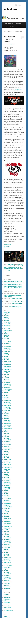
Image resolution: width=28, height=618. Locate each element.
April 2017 (6, 495)
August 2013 (7, 567)
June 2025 (6, 335)
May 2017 (6, 493)
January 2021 (7, 422)
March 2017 (6, 497)
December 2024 (7, 345)
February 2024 (7, 361)
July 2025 (6, 333)
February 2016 (7, 518)
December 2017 (7, 482)
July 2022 (6, 392)
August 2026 (7, 312)
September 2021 (8, 408)
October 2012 (7, 580)
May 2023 (6, 376)
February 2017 (7, 498)
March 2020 (6, 438)
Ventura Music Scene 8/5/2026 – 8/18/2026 (14, 283)
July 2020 (6, 431)
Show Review (7, 602)
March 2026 (6, 320)
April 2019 (6, 456)
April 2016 (6, 515)
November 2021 (7, 405)
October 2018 (7, 466)
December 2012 (7, 577)
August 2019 (7, 449)
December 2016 (7, 502)
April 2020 (6, 436)
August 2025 (7, 332)
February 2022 (7, 400)
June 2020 (6, 433)
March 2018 (6, 477)
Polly (5, 600)
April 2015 (6, 534)
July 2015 (6, 529)
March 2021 (6, 418)
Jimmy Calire (19, 267)
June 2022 (6, 394)
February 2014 (7, 557)
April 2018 (6, 475)
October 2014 (7, 544)
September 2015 (8, 526)
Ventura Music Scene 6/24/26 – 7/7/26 (13, 288)
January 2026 (7, 323)
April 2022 (6, 397)
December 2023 (7, 364)
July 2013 (6, 569)
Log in (5, 616)
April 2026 (6, 319)
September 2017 (8, 487)
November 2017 (7, 484)
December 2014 (7, 541)
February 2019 (7, 459)
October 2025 (7, 328)
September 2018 (8, 467)
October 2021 (7, 407)
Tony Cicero (19, 268)
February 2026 (7, 322)
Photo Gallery (18, 23)
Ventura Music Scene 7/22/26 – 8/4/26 (13, 284)
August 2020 (7, 430)
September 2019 (8, 448)
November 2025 (7, 327)
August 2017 (7, 489)
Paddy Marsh (7, 268)
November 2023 (7, 366)
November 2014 (7, 542)
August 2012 (7, 583)
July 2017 (6, 490)
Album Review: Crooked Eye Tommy (10, 39)
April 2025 (6, 338)
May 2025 (6, 337)
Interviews (6, 596)
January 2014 (7, 559)
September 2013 (8, 565)
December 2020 (7, 423)
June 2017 (6, 492)
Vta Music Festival (8, 610)
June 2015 (6, 531)
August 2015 (7, 528)
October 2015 (7, 525)
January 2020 (7, 441)
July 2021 (6, 412)
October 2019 (7, 446)
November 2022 (7, 386)
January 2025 (7, 343)
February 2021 (7, 420)
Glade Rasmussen (12, 267)
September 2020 (8, 428)
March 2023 (6, 379)
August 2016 (7, 508)
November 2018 (7, 464)
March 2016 (6, 516)
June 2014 (6, 551)
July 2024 (6, 353)
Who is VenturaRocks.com (15, 26)
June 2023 (6, 374)
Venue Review (7, 609)
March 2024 (6, 359)
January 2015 (7, 539)
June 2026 (6, 315)
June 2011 (6, 585)
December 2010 (7, 587)
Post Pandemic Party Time (17, 301)
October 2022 (7, 387)
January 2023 (7, 382)
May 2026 (6, 317)
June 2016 (6, 511)
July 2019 (6, 451)
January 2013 (7, 575)
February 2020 (7, 440)
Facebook (6, 248)
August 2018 (7, 469)
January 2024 (7, 363)
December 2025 (7, 325)
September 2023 (8, 369)
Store (5, 604)
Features (6, 26)
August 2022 (7, 390)
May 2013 (6, 570)
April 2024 (6, 358)
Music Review (11, 264)
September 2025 (8, 330)
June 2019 (6, 453)
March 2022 (6, 399)
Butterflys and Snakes (13, 265)
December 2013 (7, 560)
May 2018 (6, 474)
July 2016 (6, 510)
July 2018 (6, 471)
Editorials (6, 594)
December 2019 (7, 443)
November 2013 (7, 562)
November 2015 (7, 523)
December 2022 (7, 384)
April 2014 (6, 554)
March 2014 (6, 556)
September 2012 (8, 582)
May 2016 (6, 513)
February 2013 (7, 574)
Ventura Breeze (7, 605)
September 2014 (8, 546)
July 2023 (6, 372)
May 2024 (6, 356)
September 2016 (8, 507)
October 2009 (7, 588)
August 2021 (7, 410)
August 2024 (7, 351)
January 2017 (7, 500)
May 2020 (6, 435)
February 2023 (7, 381)
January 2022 (7, 402)
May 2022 (6, 395)
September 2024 (8, 350)
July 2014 (6, 549)
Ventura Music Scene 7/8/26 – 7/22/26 (13, 286)
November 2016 (7, 503)
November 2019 (7, 444)
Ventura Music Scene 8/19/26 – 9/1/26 (13, 281)
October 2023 (7, 368)
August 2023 (7, 371)
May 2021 (6, 415)
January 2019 (7, 461)
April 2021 (6, 417)
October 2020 (7, 426)
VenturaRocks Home (8, 23)
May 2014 (6, 552)
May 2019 (6, 454)
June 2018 (6, 472)
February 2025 (7, 341)
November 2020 (7, 425)
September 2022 (8, 389)
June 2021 (6, 413)
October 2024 (7, 348)
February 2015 (7, 538)
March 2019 (6, 457)
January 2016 (7, 520)
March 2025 (6, 340)
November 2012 (7, 578)
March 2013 (6, 572)
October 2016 (7, 505)
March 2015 (6, 536)
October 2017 (7, 485)
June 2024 (6, 355)
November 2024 (7, 346)
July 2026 (6, 314)
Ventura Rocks (10, 9)
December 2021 (7, 404)
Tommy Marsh (13, 268)
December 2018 (7, 462)
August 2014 (7, 547)
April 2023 (6, 377)
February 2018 (7, 479)
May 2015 (6, 533)
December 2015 (7, 521)
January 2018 (7, 480)
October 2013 (7, 564)
